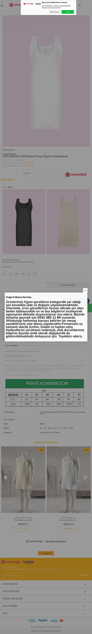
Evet (67, 12)
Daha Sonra (54, 12)
